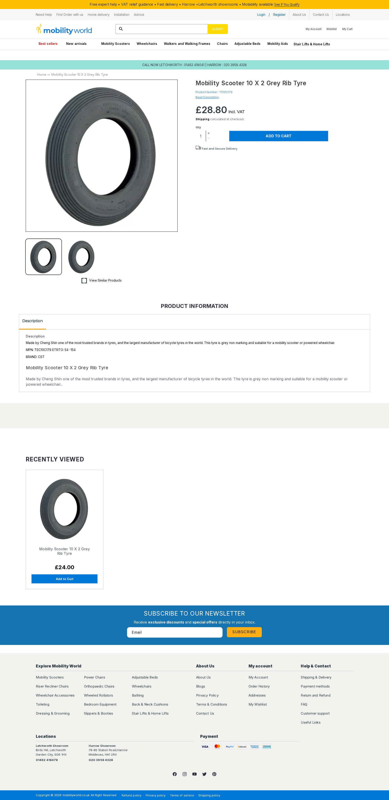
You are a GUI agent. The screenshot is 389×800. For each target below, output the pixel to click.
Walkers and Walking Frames (187, 44)
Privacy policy (155, 795)
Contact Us (205, 713)
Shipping (203, 119)
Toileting (42, 704)
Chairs (222, 44)
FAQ (304, 704)
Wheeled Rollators (98, 695)
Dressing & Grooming (53, 713)
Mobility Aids (277, 44)
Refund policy (131, 795)
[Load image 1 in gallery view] (43, 257)
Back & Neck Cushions (150, 704)
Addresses (257, 695)
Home (41, 74)
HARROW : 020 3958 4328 (227, 65)
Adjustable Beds (248, 44)
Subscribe (244, 632)
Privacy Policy (207, 695)
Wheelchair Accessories (55, 695)
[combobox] (171, 29)
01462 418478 (47, 760)
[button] (44, 15)
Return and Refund (315, 695)
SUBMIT (217, 29)
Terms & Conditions (211, 704)
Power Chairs (94, 677)
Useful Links (310, 722)
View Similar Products (105, 280)
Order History (259, 686)
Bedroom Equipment (100, 704)
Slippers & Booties (98, 713)
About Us (203, 677)
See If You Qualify (287, 4)
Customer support (315, 713)
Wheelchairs (147, 44)
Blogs (200, 686)
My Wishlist (258, 704)
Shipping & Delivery (316, 677)
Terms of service (182, 795)
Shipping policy (209, 795)
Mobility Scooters (115, 44)
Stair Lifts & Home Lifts (312, 44)
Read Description (207, 97)
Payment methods (315, 686)
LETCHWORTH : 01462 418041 (181, 65)
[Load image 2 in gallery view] (82, 257)
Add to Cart (64, 579)
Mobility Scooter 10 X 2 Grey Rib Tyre (64, 551)
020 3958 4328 (101, 760)
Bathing (138, 695)
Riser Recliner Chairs (52, 686)
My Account (258, 677)
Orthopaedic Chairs (99, 686)
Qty (198, 127)
